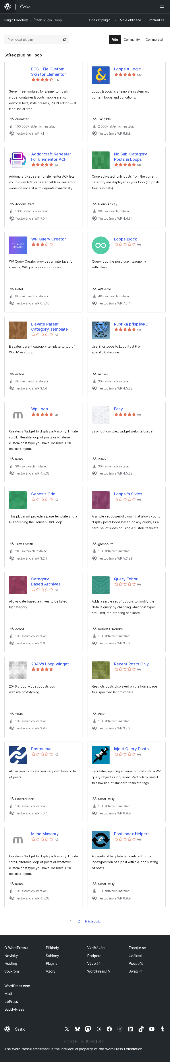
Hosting (10, 963)
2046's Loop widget (50, 664)
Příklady (52, 948)
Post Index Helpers (132, 833)
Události (135, 955)
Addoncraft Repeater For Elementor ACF (51, 156)
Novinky (11, 955)
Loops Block (125, 239)
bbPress (11, 1001)
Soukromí (11, 971)
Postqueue (41, 748)
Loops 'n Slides (128, 494)
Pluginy (51, 963)
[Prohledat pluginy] (64, 39)
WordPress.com (17, 986)
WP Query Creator (48, 239)
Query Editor (126, 579)
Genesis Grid (43, 494)
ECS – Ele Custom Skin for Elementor (48, 71)
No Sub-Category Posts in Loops (130, 156)
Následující (93, 921)
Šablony (52, 955)
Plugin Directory (16, 20)
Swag (135, 971)
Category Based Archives (46, 581)
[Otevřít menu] (163, 6)
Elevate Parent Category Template (49, 326)
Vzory (51, 971)
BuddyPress (14, 1009)
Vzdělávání (96, 948)
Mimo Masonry (45, 833)
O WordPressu (16, 948)
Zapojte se (137, 948)
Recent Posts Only (131, 664)
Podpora (94, 955)
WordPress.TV (98, 971)
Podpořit (136, 963)
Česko (20, 1029)
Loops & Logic (127, 69)
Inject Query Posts (131, 748)
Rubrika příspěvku (131, 324)
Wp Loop (39, 409)
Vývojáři (93, 963)
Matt (8, 993)
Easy (118, 409)
